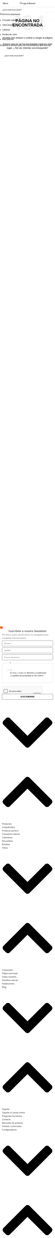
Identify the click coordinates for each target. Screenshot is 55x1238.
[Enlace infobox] (27, 3)
